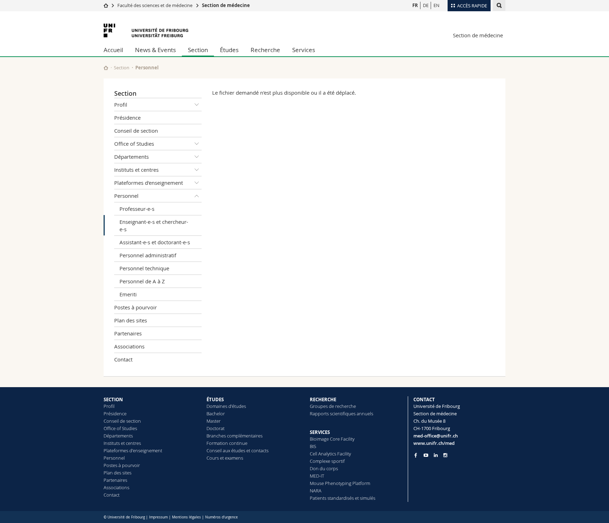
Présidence (127, 117)
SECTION (113, 399)
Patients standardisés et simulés (342, 498)
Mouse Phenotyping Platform (340, 483)
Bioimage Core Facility (332, 439)
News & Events (155, 50)
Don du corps (324, 468)
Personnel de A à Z (142, 281)
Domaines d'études (226, 406)
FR (415, 5)
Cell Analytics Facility (330, 453)
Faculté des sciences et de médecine (154, 5)
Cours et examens (225, 458)
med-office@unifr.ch (435, 436)
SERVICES (320, 432)
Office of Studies (134, 143)
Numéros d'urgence (221, 517)
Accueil (113, 50)
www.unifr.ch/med (434, 443)
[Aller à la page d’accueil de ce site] (106, 67)
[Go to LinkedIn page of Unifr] (436, 455)
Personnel (147, 67)
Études (229, 50)
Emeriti (128, 294)
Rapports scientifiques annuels (341, 413)
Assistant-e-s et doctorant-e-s (154, 242)
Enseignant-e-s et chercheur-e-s (153, 225)
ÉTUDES (215, 399)
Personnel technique (144, 268)
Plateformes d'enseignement (148, 182)
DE (426, 5)
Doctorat (215, 428)
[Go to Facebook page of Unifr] (415, 455)
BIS (313, 446)
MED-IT (317, 476)
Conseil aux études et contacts (238, 450)
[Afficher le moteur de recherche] (499, 5)
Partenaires (128, 333)
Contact (123, 359)
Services (303, 50)
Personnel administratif (147, 255)
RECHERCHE (323, 399)
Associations (129, 346)
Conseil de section (136, 130)
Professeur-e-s (136, 208)
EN (436, 5)
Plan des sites (130, 320)
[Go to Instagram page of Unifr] (445, 455)
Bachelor (216, 413)
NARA (315, 490)
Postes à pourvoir (135, 307)
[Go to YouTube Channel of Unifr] (426, 455)
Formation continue (227, 443)
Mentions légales (186, 517)
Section (198, 50)
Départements (131, 156)
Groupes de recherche (333, 406)
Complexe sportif (327, 461)
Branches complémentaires (235, 436)
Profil (120, 104)
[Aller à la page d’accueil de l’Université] (146, 30)
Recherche (265, 50)
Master (214, 421)
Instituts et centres (136, 169)
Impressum (158, 517)
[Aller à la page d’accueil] (106, 5)
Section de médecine (226, 5)
